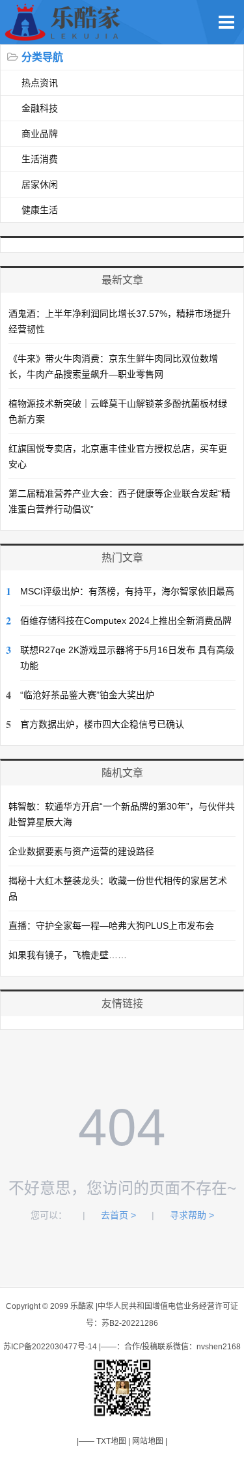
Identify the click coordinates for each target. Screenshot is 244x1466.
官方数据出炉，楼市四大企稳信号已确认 (102, 724)
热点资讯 (39, 83)
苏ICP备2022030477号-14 (50, 1346)
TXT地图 (111, 1441)
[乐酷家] (65, 37)
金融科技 (39, 108)
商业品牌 (39, 133)
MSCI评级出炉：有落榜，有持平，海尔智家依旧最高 (127, 591)
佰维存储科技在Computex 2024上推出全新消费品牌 (126, 620)
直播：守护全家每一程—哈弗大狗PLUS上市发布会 (111, 925)
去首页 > (118, 1215)
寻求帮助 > (192, 1215)
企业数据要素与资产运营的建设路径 (81, 851)
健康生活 (39, 210)
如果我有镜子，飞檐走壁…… (67, 955)
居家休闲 (39, 184)
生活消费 (39, 159)
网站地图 (147, 1441)
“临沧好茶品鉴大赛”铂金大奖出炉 (87, 695)
